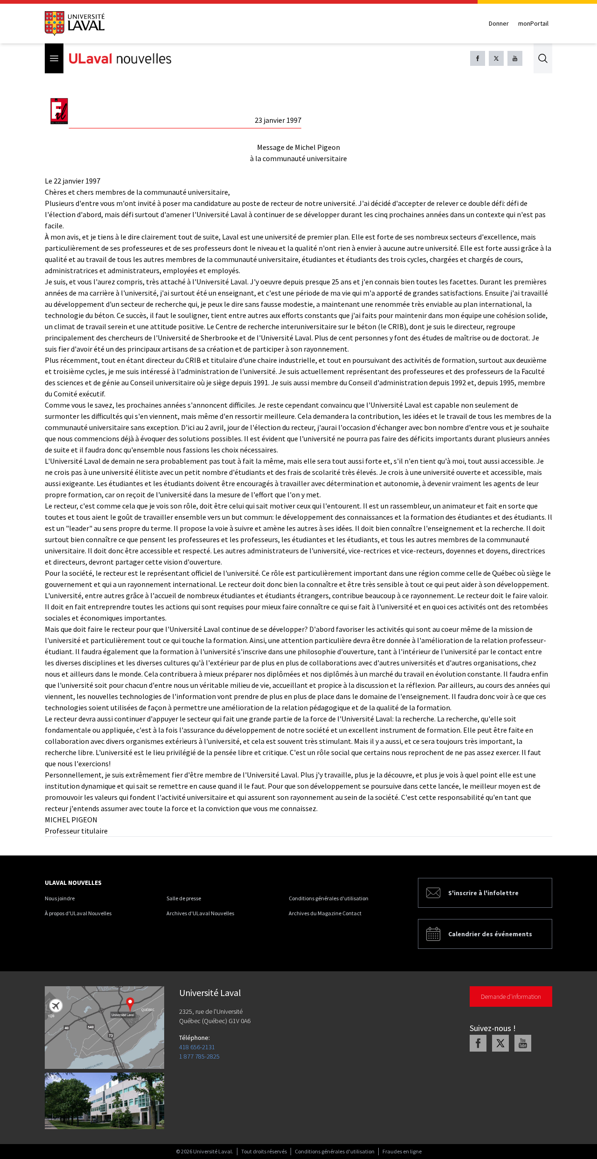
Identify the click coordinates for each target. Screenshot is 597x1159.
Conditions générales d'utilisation (328, 898)
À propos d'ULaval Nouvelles (78, 913)
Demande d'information (511, 996)
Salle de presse (184, 898)
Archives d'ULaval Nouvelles (200, 913)
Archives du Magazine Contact (325, 913)
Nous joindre (60, 898)
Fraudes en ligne (402, 1151)
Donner (499, 23)
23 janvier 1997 (278, 120)
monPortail (533, 23)
